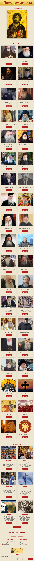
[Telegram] (15, 554)
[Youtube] (20, 554)
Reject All (25, 558)
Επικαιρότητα (9, 514)
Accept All (30, 558)
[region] (17, 558)
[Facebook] (13, 554)
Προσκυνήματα (25, 460)
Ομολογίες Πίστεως (8, 486)
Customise (20, 558)
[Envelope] (18, 554)
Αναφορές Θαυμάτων (25, 514)
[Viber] (17, 554)
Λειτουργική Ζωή (9, 460)
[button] (30, 3)
